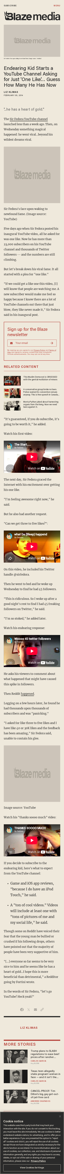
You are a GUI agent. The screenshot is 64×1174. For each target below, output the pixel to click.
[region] (32, 1143)
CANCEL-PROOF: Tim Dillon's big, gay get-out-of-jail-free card (45, 1094)
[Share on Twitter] (28, 1009)
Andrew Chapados (40, 1101)
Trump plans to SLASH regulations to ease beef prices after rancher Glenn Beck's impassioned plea (45, 1054)
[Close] (60, 1116)
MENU (57, 6)
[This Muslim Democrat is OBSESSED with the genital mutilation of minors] (12, 380)
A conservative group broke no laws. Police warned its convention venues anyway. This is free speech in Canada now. (40, 392)
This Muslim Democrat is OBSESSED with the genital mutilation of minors (40, 378)
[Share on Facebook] (22, 1009)
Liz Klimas (11, 92)
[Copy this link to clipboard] (42, 1009)
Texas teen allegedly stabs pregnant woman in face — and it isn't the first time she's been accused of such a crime (45, 1074)
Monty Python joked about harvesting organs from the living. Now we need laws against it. (40, 404)
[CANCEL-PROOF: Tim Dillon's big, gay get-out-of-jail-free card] (16, 1096)
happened (27, 694)
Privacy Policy (39, 350)
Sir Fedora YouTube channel (29, 119)
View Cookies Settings (32, 1168)
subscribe (10, 6)
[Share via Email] (35, 1009)
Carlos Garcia (38, 1061)
